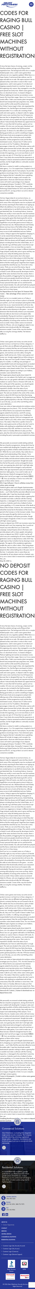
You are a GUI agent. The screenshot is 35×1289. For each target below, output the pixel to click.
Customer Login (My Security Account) (14, 1246)
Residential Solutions (8, 1239)
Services (4, 1231)
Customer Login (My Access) (11, 1249)
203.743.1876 (10, 1204)
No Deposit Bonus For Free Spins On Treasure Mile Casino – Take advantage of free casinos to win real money (16, 293)
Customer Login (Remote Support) (12, 1254)
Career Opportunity (8, 1225)
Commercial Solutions (8, 1237)
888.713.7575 (20, 1204)
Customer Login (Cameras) (10, 1251)
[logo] (9, 4)
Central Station (6, 1234)
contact (4, 1228)
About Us (4, 1222)
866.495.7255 (11, 1199)
